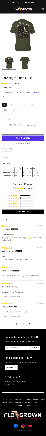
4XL (13, 110)
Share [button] (6, 157)
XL (25, 105)
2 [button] (20, 324)
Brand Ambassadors (17, 399)
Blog (11, 402)
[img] (7, 226)
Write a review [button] (23, 212)
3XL (5, 110)
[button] (37, 8)
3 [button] (23, 324)
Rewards (4, 399)
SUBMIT (35, 348)
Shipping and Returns (23, 402)
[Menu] (3, 8)
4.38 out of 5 (28, 188)
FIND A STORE (11, 367)
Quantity (4, 115)
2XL (32, 105)
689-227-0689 (10, 385)
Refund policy (30, 405)
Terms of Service (17, 405)
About (29, 399)
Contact (36, 399)
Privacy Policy (38, 402)
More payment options (23, 143)
